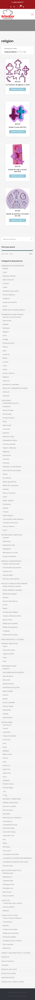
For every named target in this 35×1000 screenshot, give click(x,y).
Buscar (30, 239)
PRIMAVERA (7, 710)
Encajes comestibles (9, 556)
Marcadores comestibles (11, 384)
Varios (5, 306)
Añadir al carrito (17, 89)
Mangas (5, 268)
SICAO (5, 747)
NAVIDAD (6, 669)
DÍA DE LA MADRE (9, 703)
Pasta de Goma (8, 866)
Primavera (6, 463)
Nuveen (5, 728)
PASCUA (5, 695)
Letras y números (9, 373)
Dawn (5, 762)
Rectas (5, 608)
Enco (4, 839)
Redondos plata (8, 873)
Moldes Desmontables (10, 635)
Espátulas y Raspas (9, 276)
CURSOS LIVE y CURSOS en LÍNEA (12, 982)
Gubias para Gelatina (10, 302)
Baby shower (7, 321)
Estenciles (6, 396)
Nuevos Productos (7, 961)
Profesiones (7, 504)
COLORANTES (7, 821)
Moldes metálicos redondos (12, 586)
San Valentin (7, 478)
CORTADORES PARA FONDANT (13, 519)
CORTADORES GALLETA (11, 403)
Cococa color (7, 851)
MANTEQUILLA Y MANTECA (12, 818)
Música (5, 474)
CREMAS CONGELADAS (10, 803)
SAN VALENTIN (8, 676)
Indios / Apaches (8, 500)
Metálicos (6, 911)
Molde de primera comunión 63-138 (17, 215)
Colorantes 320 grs (9, 832)
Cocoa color (7, 740)
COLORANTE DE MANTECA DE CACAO (15, 862)
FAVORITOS (5, 957)
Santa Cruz (6, 765)
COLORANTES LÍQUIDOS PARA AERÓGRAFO (17, 858)
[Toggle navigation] (32, 14)
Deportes (6, 433)
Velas (4, 661)
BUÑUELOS (6, 948)
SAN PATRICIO (7, 718)
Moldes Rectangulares (10, 627)
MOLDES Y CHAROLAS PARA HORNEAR (14, 584)
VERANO (5, 714)
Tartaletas (6, 631)
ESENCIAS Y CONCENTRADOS (11, 561)
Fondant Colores (8, 784)
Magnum (6, 377)
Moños (5, 358)
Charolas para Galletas (10, 612)
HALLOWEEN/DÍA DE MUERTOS (13, 672)
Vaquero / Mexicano (9, 448)
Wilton (5, 843)
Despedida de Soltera (10, 440)
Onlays (5, 369)
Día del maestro (8, 516)
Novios (5, 646)
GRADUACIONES (8, 684)
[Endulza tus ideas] (9, 14)
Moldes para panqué (10, 594)
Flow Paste (6, 847)
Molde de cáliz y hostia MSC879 (17, 170)
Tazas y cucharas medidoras (12, 918)
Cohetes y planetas (9, 444)
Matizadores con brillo (10, 553)
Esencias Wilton (8, 575)
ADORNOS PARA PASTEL (9, 644)
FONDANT (6, 781)
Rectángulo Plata (8, 884)
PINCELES (6, 392)
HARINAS (6, 751)
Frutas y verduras (8, 418)
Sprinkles (6, 538)
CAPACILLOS (5, 900)
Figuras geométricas (9, 482)
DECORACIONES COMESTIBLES (11, 535)
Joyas (4, 351)
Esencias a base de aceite (11, 564)
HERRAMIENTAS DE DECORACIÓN (12, 266)
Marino (5, 347)
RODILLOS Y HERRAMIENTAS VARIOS (15, 388)
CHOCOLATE (7, 725)
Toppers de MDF (8, 654)
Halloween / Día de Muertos (12, 467)
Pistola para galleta (9, 937)
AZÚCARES (6, 814)
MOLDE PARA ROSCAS (10, 601)
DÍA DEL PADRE (8, 706)
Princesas (6, 459)
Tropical (5, 512)
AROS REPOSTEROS (7, 978)
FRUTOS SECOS (8, 810)
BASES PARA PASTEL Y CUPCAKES (12, 639)
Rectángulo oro (8, 888)
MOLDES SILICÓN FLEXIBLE (12, 317)
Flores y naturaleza (9, 493)
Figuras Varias (7, 620)
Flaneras (5, 598)
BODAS (5, 699)
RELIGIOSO (6, 680)
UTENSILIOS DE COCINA (9, 915)
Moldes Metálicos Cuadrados (12, 590)
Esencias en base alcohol (11, 579)
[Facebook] (11, 6)
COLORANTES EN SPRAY (11, 854)
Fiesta (5, 422)
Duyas (5, 272)
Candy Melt (6, 732)
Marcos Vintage (8, 410)
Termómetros (7, 922)
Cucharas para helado (10, 929)
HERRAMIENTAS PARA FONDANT (12, 315)
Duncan (5, 758)
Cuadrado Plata (8, 881)
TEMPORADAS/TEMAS (8, 666)
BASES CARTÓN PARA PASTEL (11, 870)
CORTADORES (6, 400)
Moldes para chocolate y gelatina (14, 310)
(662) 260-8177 (18, 2)
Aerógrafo (6, 298)
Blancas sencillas (8, 896)
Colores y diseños (9, 907)
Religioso (6, 332)
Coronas (5, 362)
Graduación (6, 406)
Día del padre (7, 414)
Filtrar (30, 254)
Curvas (5, 605)
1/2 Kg (5, 795)
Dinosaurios (7, 455)
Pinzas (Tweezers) (9, 295)
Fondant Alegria (8, 788)
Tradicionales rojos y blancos (12, 903)
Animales (6, 489)
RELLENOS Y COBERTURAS (12, 799)
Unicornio (6, 354)
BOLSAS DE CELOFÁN (8, 973)
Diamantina (6, 541)
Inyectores (6, 381)
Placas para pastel (9, 650)
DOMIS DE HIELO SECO (9, 969)
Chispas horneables (9, 736)
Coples (5, 287)
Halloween (6, 328)
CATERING (4, 965)
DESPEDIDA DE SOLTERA (11, 688)
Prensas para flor (8, 343)
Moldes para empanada (11, 933)
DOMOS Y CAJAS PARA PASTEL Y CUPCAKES (15, 953)
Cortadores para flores (10, 523)
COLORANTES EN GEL (10, 825)
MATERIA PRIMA (6, 722)
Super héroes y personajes (12, 470)
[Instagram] (14, 6)
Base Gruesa (7, 892)
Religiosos (6, 452)
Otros (5, 743)
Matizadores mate (9, 545)
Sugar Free (6, 769)
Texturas (6, 283)
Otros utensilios (8, 944)
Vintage (5, 339)
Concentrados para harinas (12, 568)
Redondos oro (7, 877)
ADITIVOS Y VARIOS (9, 806)
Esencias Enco (7, 571)
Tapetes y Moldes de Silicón (12, 616)
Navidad (5, 324)
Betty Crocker (7, 754)
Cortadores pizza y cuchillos (12, 941)
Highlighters (7, 549)
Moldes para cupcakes (10, 623)
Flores (5, 336)
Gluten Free (6, 773)
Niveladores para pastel (11, 291)
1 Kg (4, 791)
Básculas (6, 926)
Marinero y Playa (8, 437)
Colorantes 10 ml (8, 836)
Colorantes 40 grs (9, 828)
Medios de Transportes (10, 485)
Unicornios (6, 429)
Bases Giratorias (8, 280)
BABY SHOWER (8, 691)
